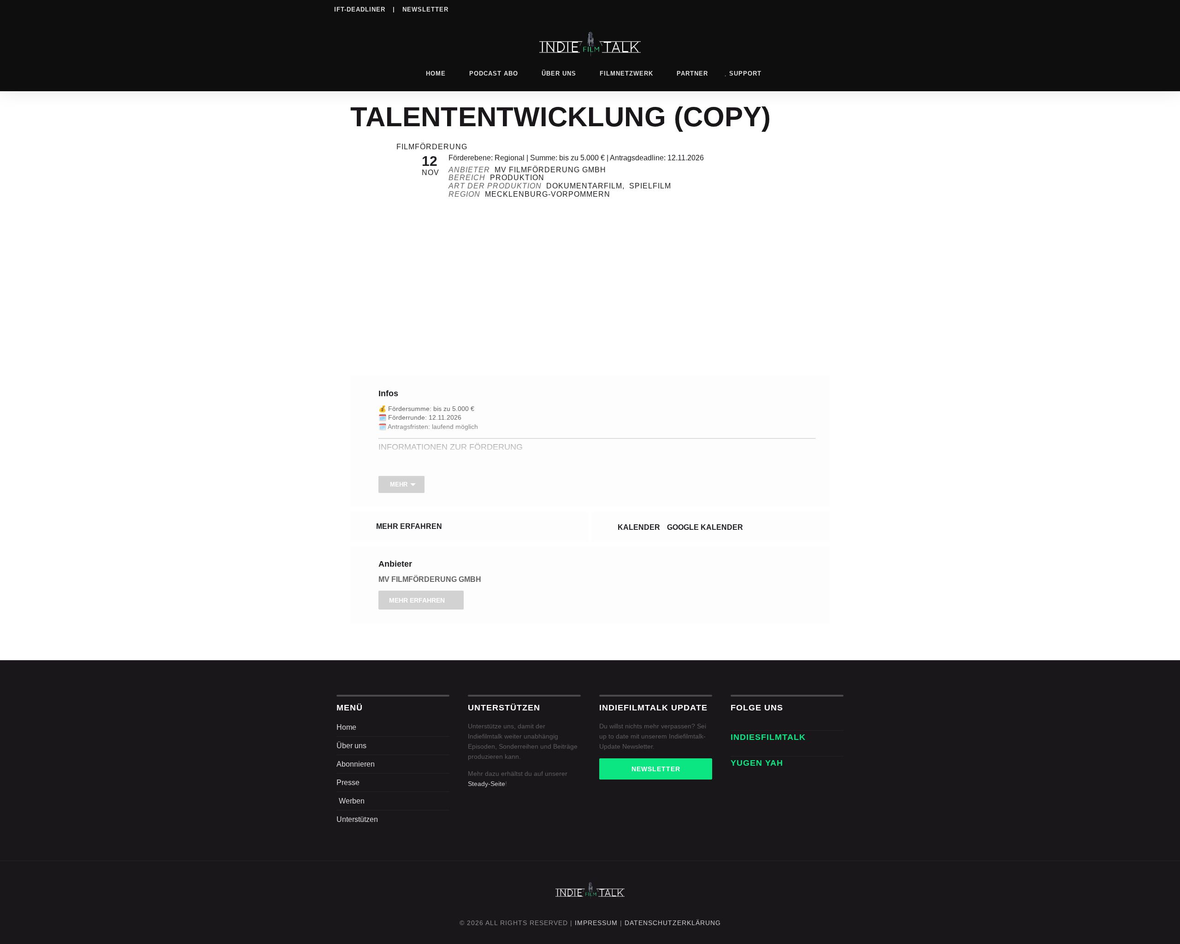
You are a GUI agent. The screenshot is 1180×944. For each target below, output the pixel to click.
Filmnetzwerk (626, 73)
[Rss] (820, 8)
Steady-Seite (486, 783)
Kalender (639, 527)
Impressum (596, 922)
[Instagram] (745, 8)
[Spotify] (782, 8)
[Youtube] (839, 8)
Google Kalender (705, 527)
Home (436, 73)
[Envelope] (736, 751)
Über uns (559, 73)
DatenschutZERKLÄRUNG (673, 922)
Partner (692, 73)
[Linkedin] (763, 8)
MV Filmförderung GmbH (429, 579)
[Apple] (801, 8)
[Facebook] (726, 8)
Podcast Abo (493, 73)
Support (745, 73)
